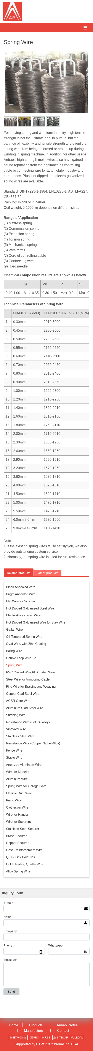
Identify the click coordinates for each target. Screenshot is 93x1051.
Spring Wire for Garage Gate (26, 786)
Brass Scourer (16, 836)
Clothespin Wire (17, 807)
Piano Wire (13, 800)
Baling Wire (14, 651)
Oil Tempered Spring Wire (24, 636)
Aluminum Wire (17, 779)
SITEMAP (62, 1037)
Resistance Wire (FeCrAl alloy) (28, 722)
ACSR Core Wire (18, 701)
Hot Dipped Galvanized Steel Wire (30, 608)
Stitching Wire (16, 715)
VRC (36, 1037)
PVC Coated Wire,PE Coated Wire (30, 672)
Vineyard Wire (16, 729)
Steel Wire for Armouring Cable (28, 679)
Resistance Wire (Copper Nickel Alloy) (33, 743)
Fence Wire (14, 750)
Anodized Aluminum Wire (24, 764)
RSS (47, 1037)
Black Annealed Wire (20, 587)
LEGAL (78, 1037)
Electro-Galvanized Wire (23, 615)
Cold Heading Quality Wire (24, 864)
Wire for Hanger (17, 814)
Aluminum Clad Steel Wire (24, 708)
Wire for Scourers (18, 821)
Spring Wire (14, 665)
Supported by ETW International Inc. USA (46, 1044)
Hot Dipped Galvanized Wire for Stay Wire (35, 622)
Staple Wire (14, 757)
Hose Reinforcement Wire (24, 850)
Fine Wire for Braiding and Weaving (31, 686)
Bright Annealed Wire (20, 594)
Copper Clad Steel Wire (22, 693)
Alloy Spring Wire (18, 871)
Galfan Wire (14, 629)
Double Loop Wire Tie (21, 658)
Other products (48, 573)
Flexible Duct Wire (19, 793)
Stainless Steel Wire (20, 736)
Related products (18, 573)
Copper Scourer (17, 843)
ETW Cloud (20, 1037)
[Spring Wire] (10, 121)
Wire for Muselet (17, 772)
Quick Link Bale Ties (20, 857)
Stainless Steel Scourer (22, 829)
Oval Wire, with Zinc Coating (26, 644)
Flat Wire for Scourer (20, 601)
